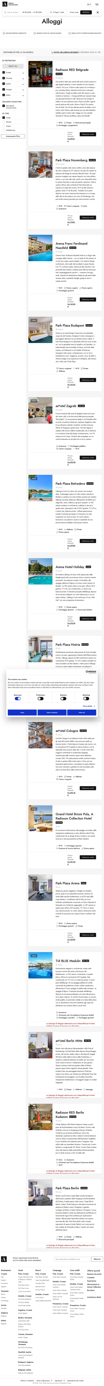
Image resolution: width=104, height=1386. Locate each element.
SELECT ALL (13, 66)
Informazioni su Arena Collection (94, 1285)
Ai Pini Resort (40, 1297)
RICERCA (86, 12)
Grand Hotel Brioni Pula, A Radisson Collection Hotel (74, 816)
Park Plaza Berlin (67, 1188)
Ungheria (4, 1313)
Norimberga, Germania (23, 1343)
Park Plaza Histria (68, 644)
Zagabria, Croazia (25, 1310)
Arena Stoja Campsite (59, 1277)
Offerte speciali (93, 1270)
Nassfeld (3, 1308)
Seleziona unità (88, 134)
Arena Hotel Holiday (70, 567)
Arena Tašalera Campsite (60, 1313)
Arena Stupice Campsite (60, 1307)
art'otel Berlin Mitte (69, 1040)
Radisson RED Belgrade (72, 69)
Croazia (4, 1274)
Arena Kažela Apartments (43, 1301)
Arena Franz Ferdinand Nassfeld (71, 245)
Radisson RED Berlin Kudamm (70, 1114)
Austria (3, 1305)
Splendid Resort (40, 1286)
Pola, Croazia (23, 1274)
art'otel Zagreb (66, 406)
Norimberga (4, 1301)
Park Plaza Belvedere (70, 483)
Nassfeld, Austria (24, 1352)
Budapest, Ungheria (25, 1362)
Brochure (91, 1290)
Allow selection (52, 712)
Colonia (3, 1297)
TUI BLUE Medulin (68, 961)
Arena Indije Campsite (59, 1290)
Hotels (8, 118)
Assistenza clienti (94, 1297)
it (90, 4)
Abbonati (97, 1259)
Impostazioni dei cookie (75, 1380)
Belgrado (3, 1324)
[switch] (40, 698)
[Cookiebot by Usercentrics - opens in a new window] (87, 671)
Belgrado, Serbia (24, 1370)
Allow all (82, 712)
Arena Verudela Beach (42, 1280)
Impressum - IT (60, 1380)
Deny (22, 712)
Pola (2, 1277)
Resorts (8, 122)
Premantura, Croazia (60, 1304)
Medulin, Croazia (24, 1296)
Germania (4, 1291)
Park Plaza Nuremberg (71, 160)
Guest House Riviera (24, 1291)
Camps (8, 126)
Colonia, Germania (25, 1334)
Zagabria (3, 1286)
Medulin (3, 1280)
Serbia (3, 1320)
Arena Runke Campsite (60, 1310)
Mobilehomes (10, 130)
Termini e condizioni (27, 1380)
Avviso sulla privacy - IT (44, 1380)
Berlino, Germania (25, 1318)
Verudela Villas (40, 1283)
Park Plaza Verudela (42, 1277)
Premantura (4, 1283)
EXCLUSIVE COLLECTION (11, 107)
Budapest (4, 1316)
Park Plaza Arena (67, 883)
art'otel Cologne (67, 730)
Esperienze (91, 1281)
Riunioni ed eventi (94, 1274)
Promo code (74, 12)
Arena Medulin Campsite (60, 1293)
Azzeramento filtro (13, 136)
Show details (87, 706)
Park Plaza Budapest (70, 325)
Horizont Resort (40, 1290)
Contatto (91, 1277)
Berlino (3, 1294)
